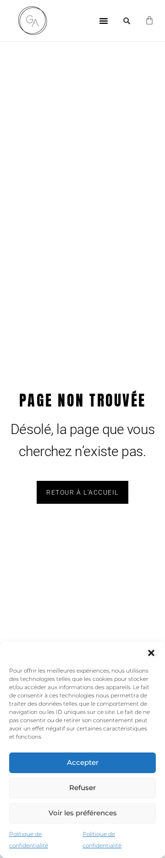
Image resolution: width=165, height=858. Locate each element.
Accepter (83, 762)
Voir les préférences (83, 812)
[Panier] (149, 21)
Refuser (82, 787)
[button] (151, 652)
